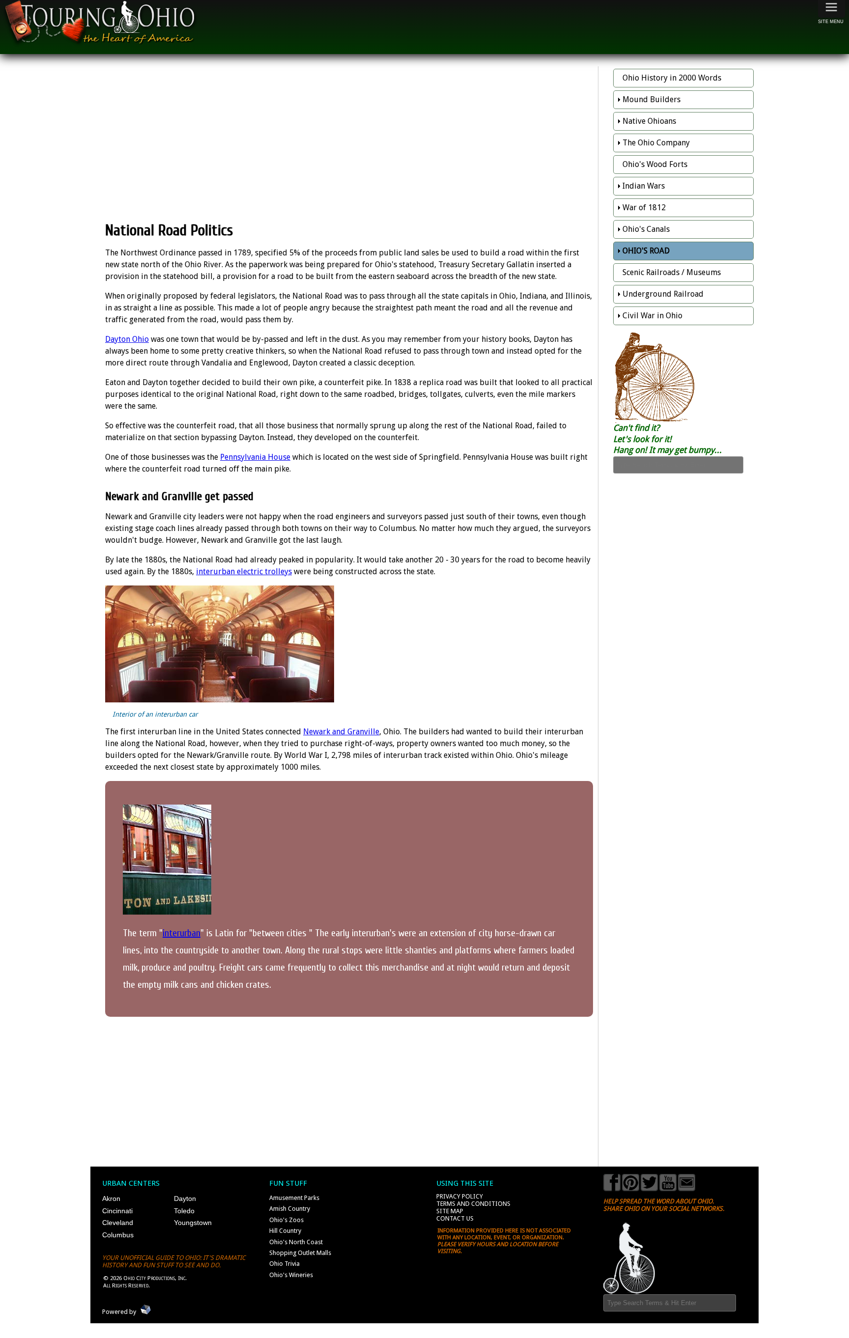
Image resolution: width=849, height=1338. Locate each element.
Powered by (119, 1311)
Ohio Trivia (284, 1263)
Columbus (118, 1235)
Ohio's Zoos (286, 1220)
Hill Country (285, 1230)
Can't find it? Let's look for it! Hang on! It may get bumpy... (667, 439)
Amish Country (289, 1208)
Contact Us (455, 1218)
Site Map (449, 1211)
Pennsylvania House (255, 457)
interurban (181, 933)
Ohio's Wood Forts (655, 164)
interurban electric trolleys (244, 571)
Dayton (185, 1198)
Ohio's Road (646, 250)
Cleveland (117, 1222)
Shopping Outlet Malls (300, 1252)
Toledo (184, 1211)
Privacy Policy (459, 1196)
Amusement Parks (294, 1197)
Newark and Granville (341, 731)
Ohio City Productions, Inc (154, 1278)
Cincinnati (117, 1211)
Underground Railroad (663, 294)
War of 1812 (644, 207)
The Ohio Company (656, 142)
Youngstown (193, 1222)
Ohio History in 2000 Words (672, 78)
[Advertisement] (349, 137)
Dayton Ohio (127, 339)
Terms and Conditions (473, 1203)
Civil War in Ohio (652, 315)
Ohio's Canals (646, 229)
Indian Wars (644, 186)
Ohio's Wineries (291, 1275)
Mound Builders (651, 99)
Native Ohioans (649, 121)
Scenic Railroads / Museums (672, 272)
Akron (111, 1198)
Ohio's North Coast (296, 1242)
